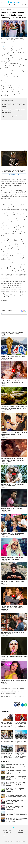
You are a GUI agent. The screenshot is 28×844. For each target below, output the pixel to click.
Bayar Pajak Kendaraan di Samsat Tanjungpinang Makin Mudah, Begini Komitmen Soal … (16, 766)
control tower (17, 691)
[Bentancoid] (14, 2)
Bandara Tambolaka (6, 691)
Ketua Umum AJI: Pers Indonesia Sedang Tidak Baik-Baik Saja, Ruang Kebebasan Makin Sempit (14, 104)
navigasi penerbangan (6, 696)
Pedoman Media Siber (20, 835)
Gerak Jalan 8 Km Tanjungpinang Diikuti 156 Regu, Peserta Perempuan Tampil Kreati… (16, 790)
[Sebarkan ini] (15, 705)
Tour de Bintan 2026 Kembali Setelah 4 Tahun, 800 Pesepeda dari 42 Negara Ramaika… (16, 778)
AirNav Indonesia (5, 688)
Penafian (20, 832)
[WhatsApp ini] (25, 705)
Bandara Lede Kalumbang (18, 688)
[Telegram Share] (22, 705)
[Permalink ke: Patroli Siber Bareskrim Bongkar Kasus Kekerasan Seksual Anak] (7, 734)
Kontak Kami (7, 832)
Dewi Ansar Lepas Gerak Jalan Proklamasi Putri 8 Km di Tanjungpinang (14, 802)
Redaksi (21, 830)
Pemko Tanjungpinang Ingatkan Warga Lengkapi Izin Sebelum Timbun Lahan (16, 813)
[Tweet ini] (18, 705)
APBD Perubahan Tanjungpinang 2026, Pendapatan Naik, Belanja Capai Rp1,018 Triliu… (16, 820)
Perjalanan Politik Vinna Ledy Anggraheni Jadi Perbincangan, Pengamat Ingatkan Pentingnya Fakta (14, 110)
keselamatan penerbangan (8, 693)
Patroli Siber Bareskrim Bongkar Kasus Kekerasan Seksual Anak (7, 740)
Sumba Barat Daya (6, 699)
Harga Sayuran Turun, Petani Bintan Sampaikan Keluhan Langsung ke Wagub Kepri (16, 772)
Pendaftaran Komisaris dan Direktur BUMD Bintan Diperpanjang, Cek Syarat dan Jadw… (16, 784)
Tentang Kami (7, 830)
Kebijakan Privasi (7, 835)
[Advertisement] (14, 135)
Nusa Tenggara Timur (20, 696)
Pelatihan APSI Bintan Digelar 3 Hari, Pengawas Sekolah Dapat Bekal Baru (16, 795)
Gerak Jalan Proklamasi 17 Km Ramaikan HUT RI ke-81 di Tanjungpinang (14, 808)
